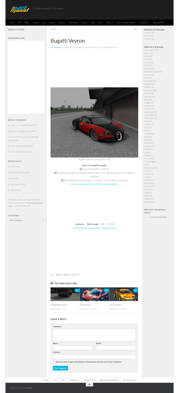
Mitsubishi (148, 90)
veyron (73, 275)
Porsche (147, 96)
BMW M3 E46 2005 (24, 146)
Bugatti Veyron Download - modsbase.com (94, 227)
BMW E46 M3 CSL (24, 152)
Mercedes (73, 22)
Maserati (148, 202)
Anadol (147, 189)
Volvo (146, 127)
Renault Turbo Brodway (20, 172)
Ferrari (147, 109)
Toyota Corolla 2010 (28, 125)
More (108, 22)
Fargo (146, 192)
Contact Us (144, 22)
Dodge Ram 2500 (59, 304)
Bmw (27, 22)
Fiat (43, 22)
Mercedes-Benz (151, 71)
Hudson (147, 180)
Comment (57, 326)
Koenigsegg (149, 161)
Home (11, 22)
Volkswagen (149, 50)
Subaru (84, 22)
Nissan (52, 22)
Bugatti (147, 149)
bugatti (59, 275)
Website (56, 352)
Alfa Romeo (149, 112)
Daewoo (148, 146)
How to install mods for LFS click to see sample (94, 183)
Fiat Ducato (15, 166)
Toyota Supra (115, 304)
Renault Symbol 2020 (27, 131)
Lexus (146, 136)
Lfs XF (147, 36)
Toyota (147, 93)
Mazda (147, 106)
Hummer (148, 186)
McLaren (148, 158)
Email (99, 343)
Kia (145, 164)
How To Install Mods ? (126, 22)
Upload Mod (158, 22)
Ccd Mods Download (158, 217)
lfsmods (57, 47)
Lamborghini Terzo (17, 184)
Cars (53, 29)
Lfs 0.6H (147, 39)
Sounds (147, 143)
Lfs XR (147, 32)
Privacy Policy (129, 380)
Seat (146, 130)
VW (19, 22)
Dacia (146, 140)
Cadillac (147, 124)
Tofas (146, 56)
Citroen (147, 174)
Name (56, 343)
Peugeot (147, 84)
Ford (100, 22)
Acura (146, 195)
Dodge (147, 102)
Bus (63, 380)
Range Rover (149, 168)
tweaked (66, 275)
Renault (61, 22)
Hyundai (147, 133)
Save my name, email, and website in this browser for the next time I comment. (89, 362)
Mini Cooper (149, 118)
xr (78, 275)
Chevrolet (148, 81)
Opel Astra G (15, 190)
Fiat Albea (14, 178)
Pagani (147, 155)
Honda (35, 22)
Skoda (147, 121)
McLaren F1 (85, 304)
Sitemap (28, 388)
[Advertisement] (94, 69)
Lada (146, 152)
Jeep (146, 177)
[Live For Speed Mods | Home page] (20, 10)
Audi (93, 22)
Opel (146, 99)
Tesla (146, 171)
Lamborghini (149, 115)
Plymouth (148, 183)
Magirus (147, 198)
